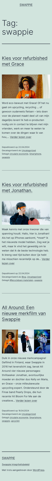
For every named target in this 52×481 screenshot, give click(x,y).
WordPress (38, 470)
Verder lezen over (20, 137)
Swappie (26, 5)
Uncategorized (29, 150)
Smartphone (35, 154)
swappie (6, 157)
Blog (24, 277)
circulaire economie (19, 154)
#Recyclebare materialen (21, 280)
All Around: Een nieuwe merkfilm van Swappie (24, 313)
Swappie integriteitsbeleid (15, 464)
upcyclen (15, 421)
